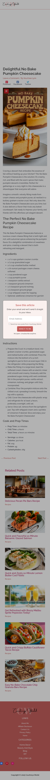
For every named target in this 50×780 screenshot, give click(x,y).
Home (25, 735)
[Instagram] (12, 763)
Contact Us (25, 729)
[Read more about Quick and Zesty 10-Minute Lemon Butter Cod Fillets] (25, 559)
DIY (25, 754)
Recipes (8, 504)
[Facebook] (1, 763)
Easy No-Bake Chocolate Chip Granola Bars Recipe (21, 686)
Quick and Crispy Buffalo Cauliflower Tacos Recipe (25, 648)
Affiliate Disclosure (25, 726)
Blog (25, 751)
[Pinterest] (7, 763)
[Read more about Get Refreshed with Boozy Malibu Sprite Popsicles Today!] (25, 596)
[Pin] (6, 91)
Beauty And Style (25, 748)
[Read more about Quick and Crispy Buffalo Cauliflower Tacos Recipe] (25, 633)
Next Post (43, 458)
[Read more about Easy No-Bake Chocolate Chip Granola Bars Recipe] (25, 670)
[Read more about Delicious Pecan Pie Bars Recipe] (25, 487)
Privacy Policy (25, 732)
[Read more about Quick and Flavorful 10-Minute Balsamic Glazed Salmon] (25, 521)
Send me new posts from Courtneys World (26, 324)
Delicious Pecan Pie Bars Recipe (22, 501)
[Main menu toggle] (44, 5)
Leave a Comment (11, 78)
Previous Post (8, 458)
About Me (25, 723)
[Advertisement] (25, 35)
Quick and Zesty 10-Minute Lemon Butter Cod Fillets (23, 574)
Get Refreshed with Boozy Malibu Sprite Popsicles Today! (23, 611)
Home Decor (25, 745)
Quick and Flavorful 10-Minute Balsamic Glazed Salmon (21, 537)
